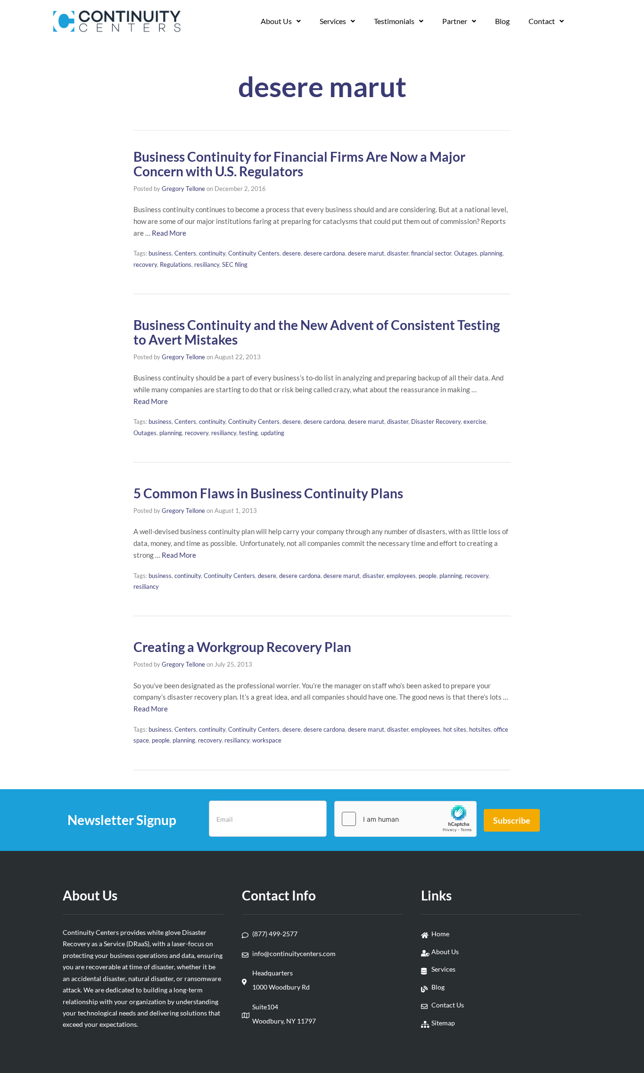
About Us (276, 21)
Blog (502, 21)
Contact (541, 21)
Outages (465, 253)
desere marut (366, 253)
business (160, 253)
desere (291, 253)
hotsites (480, 729)
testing (248, 433)
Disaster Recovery (436, 421)
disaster (397, 253)
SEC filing (235, 264)
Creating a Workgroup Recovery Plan (242, 647)
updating (272, 433)
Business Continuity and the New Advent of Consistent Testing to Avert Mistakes (316, 332)
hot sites (454, 729)
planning (491, 253)
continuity (212, 253)
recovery (145, 264)
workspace (266, 740)
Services (333, 21)
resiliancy (206, 264)
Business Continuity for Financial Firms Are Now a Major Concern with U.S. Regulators (299, 164)
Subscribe (511, 820)
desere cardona (324, 253)
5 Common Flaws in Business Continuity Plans (268, 493)
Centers (185, 253)
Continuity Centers (254, 253)
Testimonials (394, 21)
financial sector (431, 253)
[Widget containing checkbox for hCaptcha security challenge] (405, 819)
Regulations (175, 264)
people (428, 575)
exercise (474, 421)
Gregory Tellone (183, 188)
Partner (454, 21)
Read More (169, 233)
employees (401, 575)
